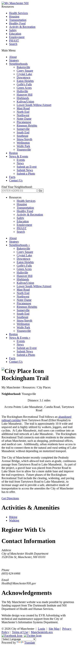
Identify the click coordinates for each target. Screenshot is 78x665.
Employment (16, 37)
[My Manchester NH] (15, 3)
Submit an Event (27, 166)
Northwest (23, 115)
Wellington (23, 142)
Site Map (54, 628)
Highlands (23, 98)
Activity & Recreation (22, 26)
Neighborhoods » (19, 245)
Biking (13, 517)
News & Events (18, 156)
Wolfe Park (23, 146)
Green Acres (24, 87)
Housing (14, 16)
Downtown (23, 77)
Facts (12, 177)
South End (23, 132)
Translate (29, 642)
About (13, 57)
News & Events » (19, 337)
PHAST (14, 40)
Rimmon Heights (27, 125)
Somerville (23, 129)
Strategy (14, 60)
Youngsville (24, 149)
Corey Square (25, 70)
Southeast (22, 135)
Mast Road (23, 108)
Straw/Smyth (24, 139)
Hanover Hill (24, 94)
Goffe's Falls (24, 84)
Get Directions (10, 498)
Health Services (18, 13)
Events (21, 159)
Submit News (25, 170)
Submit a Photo (26, 173)
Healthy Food (17, 23)
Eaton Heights (25, 81)
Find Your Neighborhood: (17, 187)
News (20, 163)
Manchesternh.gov (42, 632)
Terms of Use (20, 632)
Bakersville (23, 67)
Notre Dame (24, 118)
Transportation (17, 20)
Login (41, 628)
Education (15, 33)
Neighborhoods (18, 63)
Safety (13, 30)
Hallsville (22, 91)
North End (23, 111)
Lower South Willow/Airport (34, 105)
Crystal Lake (24, 74)
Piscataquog (24, 122)
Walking (14, 520)
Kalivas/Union (25, 101)
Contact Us (16, 180)
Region (13, 153)
